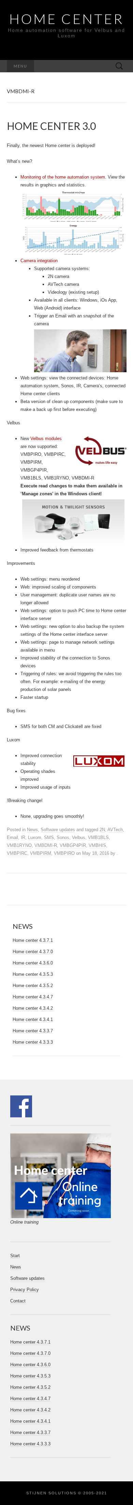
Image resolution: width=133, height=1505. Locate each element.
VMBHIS (97, 845)
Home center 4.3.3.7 (33, 1030)
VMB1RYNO (19, 845)
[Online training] (60, 1175)
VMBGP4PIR (73, 845)
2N (102, 829)
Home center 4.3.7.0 (33, 951)
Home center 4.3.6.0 (33, 963)
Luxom (34, 837)
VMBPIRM (40, 853)
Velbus (78, 837)
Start (15, 1255)
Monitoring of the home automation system (62, 177)
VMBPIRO (64, 853)
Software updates (58, 829)
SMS (49, 837)
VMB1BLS (98, 837)
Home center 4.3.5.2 (33, 985)
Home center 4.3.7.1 (33, 940)
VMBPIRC (17, 853)
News (32, 829)
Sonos (63, 837)
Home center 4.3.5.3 (33, 974)
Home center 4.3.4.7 (33, 996)
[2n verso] (80, 350)
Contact (18, 1300)
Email (12, 837)
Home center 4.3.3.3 (33, 1042)
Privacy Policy (24, 1289)
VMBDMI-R (45, 845)
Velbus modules (46, 438)
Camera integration (39, 260)
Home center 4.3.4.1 (33, 1019)
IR (23, 837)
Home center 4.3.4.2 (33, 1008)
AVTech (115, 829)
